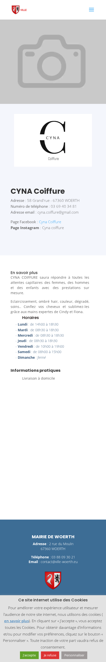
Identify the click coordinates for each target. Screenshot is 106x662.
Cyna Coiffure (50, 221)
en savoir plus (16, 620)
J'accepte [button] (29, 655)
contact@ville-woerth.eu (59, 561)
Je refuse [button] (50, 655)
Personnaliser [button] (74, 655)
